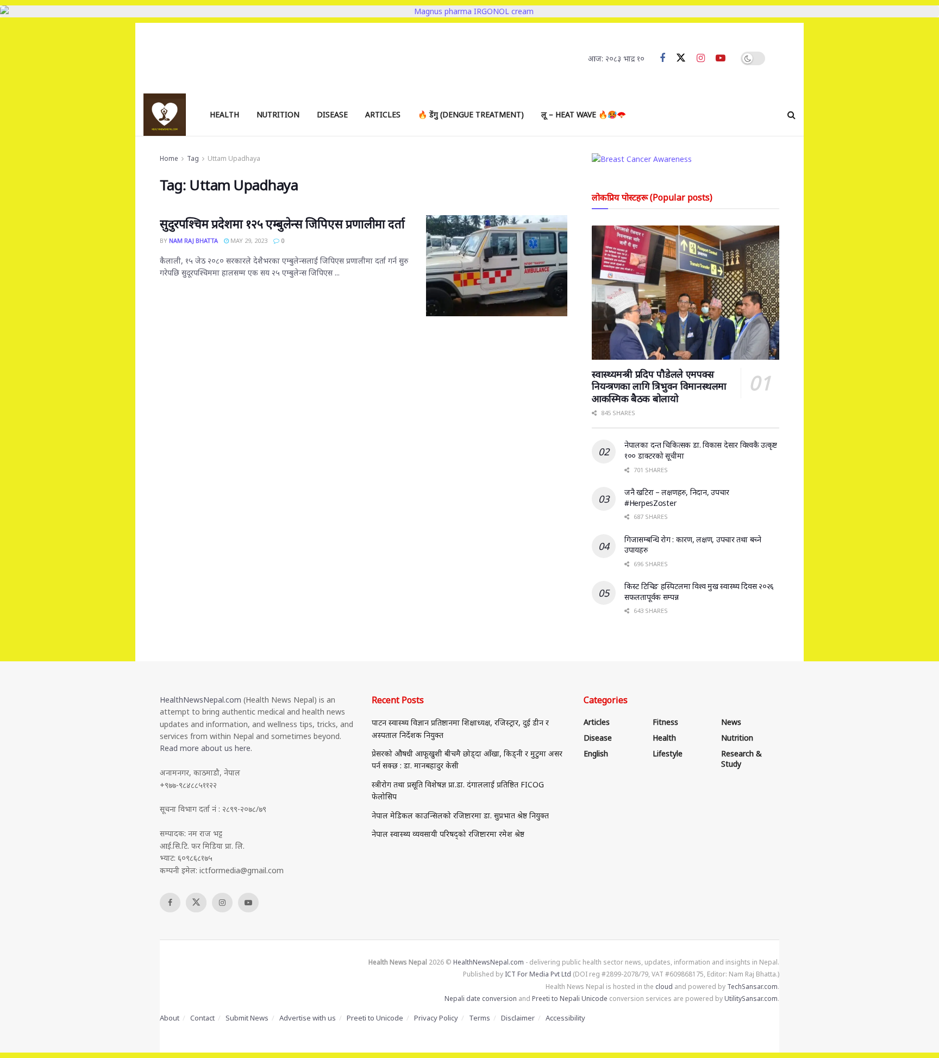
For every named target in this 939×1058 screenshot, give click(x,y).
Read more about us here (205, 748)
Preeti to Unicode (375, 1018)
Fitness (665, 722)
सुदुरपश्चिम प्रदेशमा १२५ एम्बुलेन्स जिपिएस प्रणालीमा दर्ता (282, 223)
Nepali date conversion (481, 998)
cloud (664, 986)
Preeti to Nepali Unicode (570, 998)
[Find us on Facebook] (662, 58)
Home (169, 158)
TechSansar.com (752, 986)
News (731, 722)
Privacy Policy (436, 1018)
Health (224, 114)
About (169, 1018)
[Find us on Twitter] (681, 58)
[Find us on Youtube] (720, 58)
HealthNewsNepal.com (200, 699)
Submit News (247, 1018)
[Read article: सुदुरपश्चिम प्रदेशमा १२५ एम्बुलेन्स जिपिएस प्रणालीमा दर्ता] (496, 265)
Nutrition (277, 114)
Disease (332, 114)
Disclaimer (518, 1018)
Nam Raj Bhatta (193, 240)
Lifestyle (668, 753)
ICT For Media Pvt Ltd (538, 974)
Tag (193, 158)
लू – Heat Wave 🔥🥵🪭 (583, 114)
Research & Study (741, 758)
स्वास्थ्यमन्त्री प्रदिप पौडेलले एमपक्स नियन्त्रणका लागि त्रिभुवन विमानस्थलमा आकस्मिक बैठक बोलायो (659, 386)
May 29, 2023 (248, 240)
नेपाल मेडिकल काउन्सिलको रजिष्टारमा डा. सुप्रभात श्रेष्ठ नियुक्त (460, 815)
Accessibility (565, 1018)
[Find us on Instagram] (701, 58)
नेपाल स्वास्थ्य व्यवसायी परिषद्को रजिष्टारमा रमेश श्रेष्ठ (448, 834)
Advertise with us (307, 1018)
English (596, 753)
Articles (382, 114)
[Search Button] (791, 114)
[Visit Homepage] (164, 114)
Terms (479, 1018)
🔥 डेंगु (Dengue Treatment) (471, 114)
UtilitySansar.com (751, 998)
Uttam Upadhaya (234, 158)
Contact (202, 1018)
